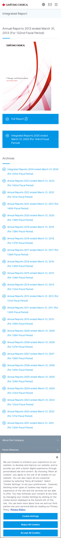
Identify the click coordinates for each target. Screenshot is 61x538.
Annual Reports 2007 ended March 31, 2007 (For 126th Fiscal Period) (30, 356)
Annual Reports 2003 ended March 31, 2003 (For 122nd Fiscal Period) (31, 402)
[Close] (57, 457)
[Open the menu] (56, 4)
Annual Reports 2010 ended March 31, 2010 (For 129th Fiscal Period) (30, 321)
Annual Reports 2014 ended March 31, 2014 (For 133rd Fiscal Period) (30, 286)
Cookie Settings (30, 516)
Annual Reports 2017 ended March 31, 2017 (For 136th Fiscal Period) (32, 252)
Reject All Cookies (30, 524)
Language (43, 4)
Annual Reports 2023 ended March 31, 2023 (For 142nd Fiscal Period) (30, 183)
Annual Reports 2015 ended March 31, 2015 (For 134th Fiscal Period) (30, 275)
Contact (50, 4)
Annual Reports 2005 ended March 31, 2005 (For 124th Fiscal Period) (31, 379)
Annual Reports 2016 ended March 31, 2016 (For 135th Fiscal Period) (30, 263)
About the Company (13, 440)
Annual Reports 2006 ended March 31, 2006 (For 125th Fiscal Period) (31, 367)
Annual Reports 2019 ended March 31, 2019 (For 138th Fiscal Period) (30, 229)
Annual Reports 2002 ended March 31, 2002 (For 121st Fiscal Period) (30, 413)
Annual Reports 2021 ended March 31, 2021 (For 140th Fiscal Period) (32, 206)
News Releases (10, 449)
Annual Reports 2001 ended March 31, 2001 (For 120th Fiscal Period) (30, 425)
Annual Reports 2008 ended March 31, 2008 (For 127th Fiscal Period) (31, 344)
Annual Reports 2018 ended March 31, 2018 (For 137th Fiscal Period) (30, 240)
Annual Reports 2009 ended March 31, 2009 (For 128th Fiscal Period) (31, 333)
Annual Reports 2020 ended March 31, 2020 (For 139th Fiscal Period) (30, 217)
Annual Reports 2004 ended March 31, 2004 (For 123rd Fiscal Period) (31, 390)
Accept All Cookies (30, 533)
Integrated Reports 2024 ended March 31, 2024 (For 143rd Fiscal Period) (32, 171)
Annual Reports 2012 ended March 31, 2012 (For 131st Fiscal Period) (32, 298)
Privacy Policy (18, 509)
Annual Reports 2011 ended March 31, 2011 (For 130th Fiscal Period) (32, 310)
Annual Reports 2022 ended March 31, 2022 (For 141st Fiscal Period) (30, 194)
